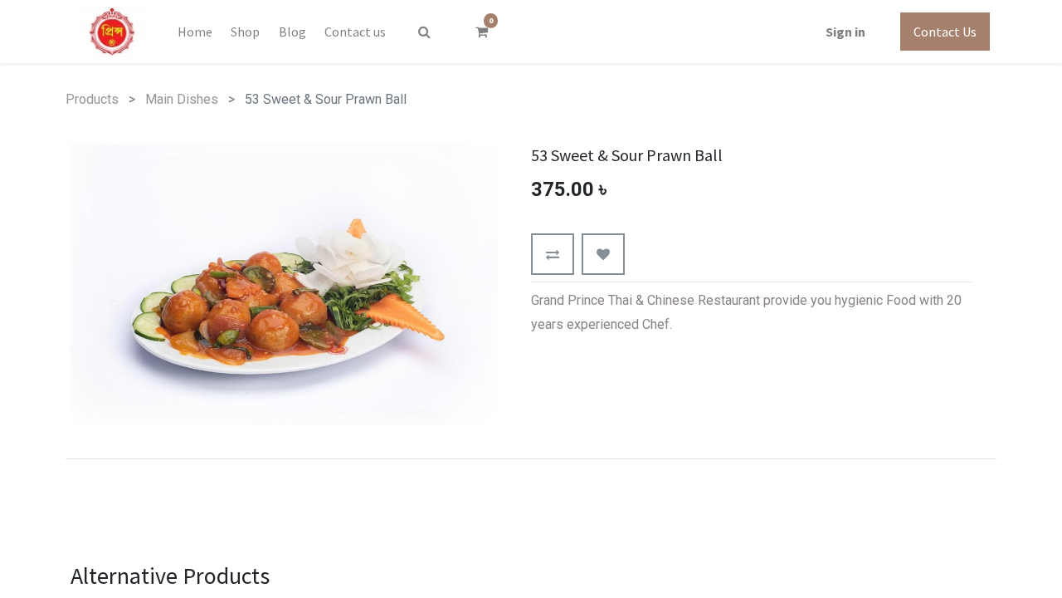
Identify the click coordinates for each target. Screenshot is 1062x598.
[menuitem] (195, 31)
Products (92, 99)
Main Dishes (181, 99)
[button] (552, 254)
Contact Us (945, 31)
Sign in (845, 31)
